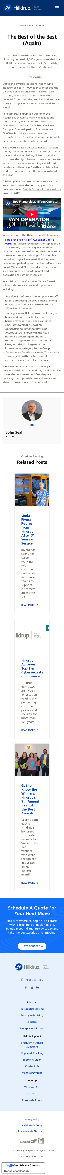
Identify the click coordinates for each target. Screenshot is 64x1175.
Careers (32, 1093)
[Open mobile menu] (57, 8)
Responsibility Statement (31, 1131)
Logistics (32, 1022)
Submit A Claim (32, 1060)
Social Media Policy (32, 1125)
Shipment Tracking (32, 1053)
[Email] (32, 426)
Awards (37, 77)
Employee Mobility (32, 1015)
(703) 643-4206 (34, 980)
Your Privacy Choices (26, 1165)
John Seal (14, 433)
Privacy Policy (32, 1119)
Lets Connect (31, 946)
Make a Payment (32, 1073)
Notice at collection (16, 1171)
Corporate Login (32, 1100)
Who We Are (32, 1087)
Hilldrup (22, 8)
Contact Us (32, 1066)
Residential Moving (32, 1009)
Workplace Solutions (32, 1028)
